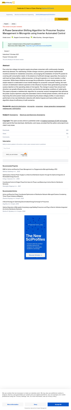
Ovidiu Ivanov (7, 37)
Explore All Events (48, 8)
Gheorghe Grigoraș (48, 37)
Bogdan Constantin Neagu (22, 37)
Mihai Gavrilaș (37, 37)
